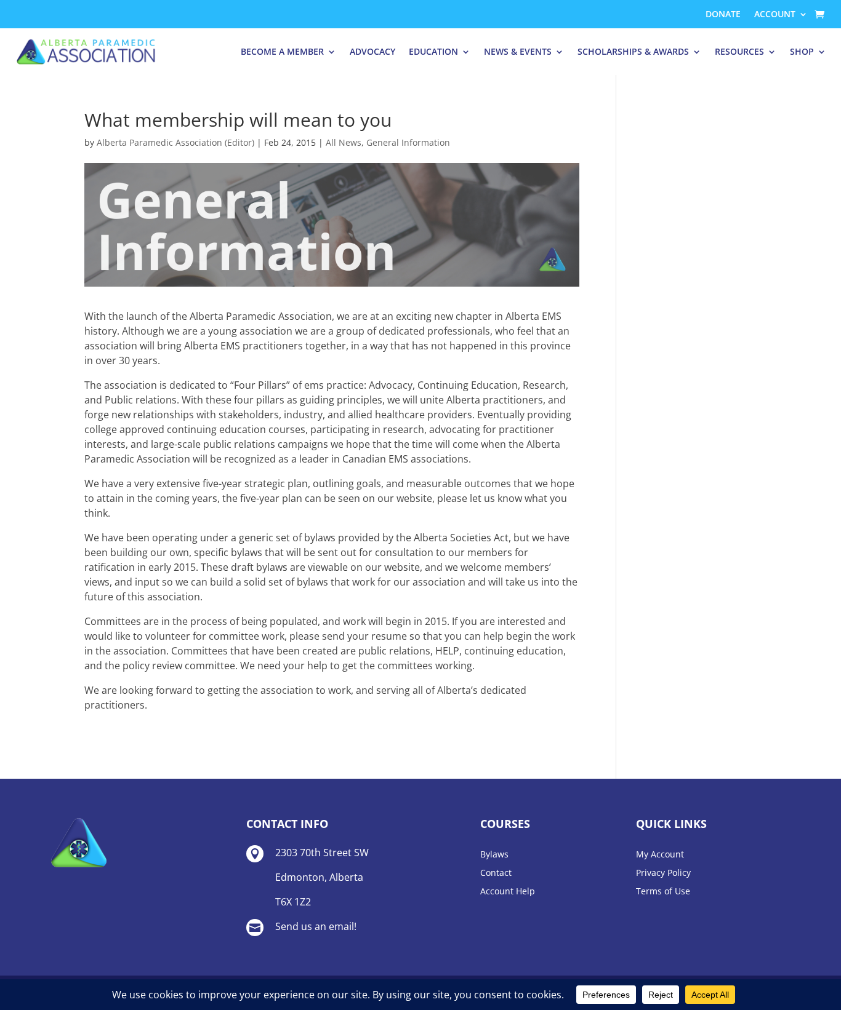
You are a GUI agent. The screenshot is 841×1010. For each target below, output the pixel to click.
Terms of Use (663, 892)
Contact (496, 873)
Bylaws (494, 855)
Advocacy (372, 51)
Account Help (507, 892)
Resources (739, 51)
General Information (408, 142)
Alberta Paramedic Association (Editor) (175, 142)
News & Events (518, 51)
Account (774, 15)
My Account (660, 855)
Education (433, 51)
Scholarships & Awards (633, 51)
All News (343, 142)
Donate (723, 15)
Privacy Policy (663, 873)
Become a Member (282, 51)
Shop (802, 51)
